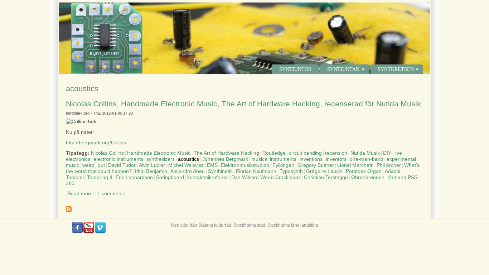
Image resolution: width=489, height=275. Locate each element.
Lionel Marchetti (355, 165)
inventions (311, 159)
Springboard (170, 177)
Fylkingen (283, 165)
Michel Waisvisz (186, 165)
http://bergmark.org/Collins (96, 142)
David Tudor (122, 165)
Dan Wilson (244, 177)
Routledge (274, 153)
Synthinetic (220, 171)
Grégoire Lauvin (324, 171)
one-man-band (366, 159)
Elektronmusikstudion (245, 165)
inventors (336, 159)
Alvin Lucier (152, 165)
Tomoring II (99, 177)
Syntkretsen (396, 69)
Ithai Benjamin (151, 171)
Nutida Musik (365, 153)
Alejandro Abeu (187, 171)
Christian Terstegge (326, 177)
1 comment (110, 193)
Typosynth (291, 171)
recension (336, 153)
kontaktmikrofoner (207, 177)
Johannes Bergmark (225, 159)
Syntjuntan (343, 69)
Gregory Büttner (315, 165)
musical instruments (273, 159)
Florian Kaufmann (256, 171)
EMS (212, 165)
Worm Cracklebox (280, 177)
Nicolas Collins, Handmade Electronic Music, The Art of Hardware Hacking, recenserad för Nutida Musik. (244, 104)
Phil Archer (389, 165)
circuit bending (305, 153)
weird (88, 165)
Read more (80, 193)
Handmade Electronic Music (158, 153)
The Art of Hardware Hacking (226, 153)
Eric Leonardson (134, 177)
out (101, 165)
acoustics (188, 159)
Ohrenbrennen (367, 177)
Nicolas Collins (107, 153)
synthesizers (160, 159)
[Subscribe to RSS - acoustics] (244, 209)
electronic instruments (118, 159)
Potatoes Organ (364, 171)
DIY (387, 153)
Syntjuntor (295, 69)
